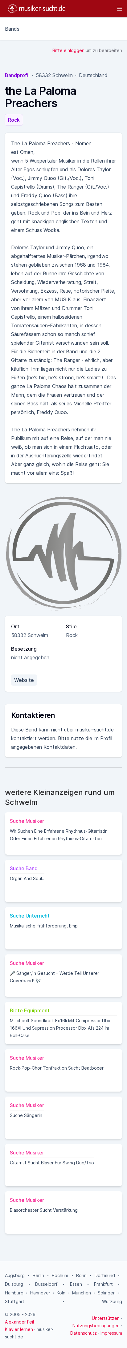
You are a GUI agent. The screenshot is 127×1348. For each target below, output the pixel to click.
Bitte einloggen (68, 50)
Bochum (60, 1275)
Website (24, 680)
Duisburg (14, 1284)
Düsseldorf (46, 1284)
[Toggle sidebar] (97, 8)
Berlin (38, 1275)
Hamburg (14, 1292)
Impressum (111, 1333)
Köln (61, 1292)
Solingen (107, 1292)
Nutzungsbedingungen (96, 1325)
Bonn (81, 1275)
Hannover (40, 1292)
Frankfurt (103, 1284)
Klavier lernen (19, 1329)
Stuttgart (14, 1301)
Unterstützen (106, 1318)
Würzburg (112, 1301)
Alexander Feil (19, 1321)
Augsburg (15, 1275)
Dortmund (105, 1275)
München (81, 1292)
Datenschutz (83, 1333)
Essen (76, 1284)
